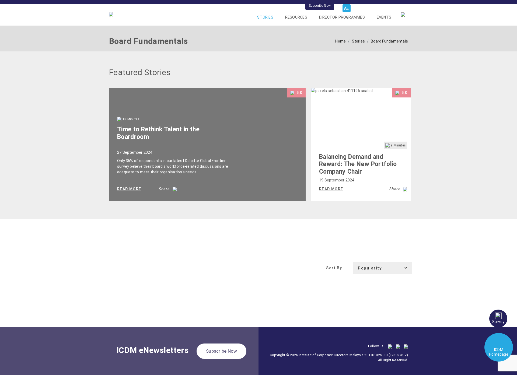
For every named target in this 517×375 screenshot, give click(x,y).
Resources (296, 17)
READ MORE (129, 189)
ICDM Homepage (498, 352)
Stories (265, 17)
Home (340, 41)
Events (384, 17)
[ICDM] (111, 14)
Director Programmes (342, 17)
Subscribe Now (320, 6)
